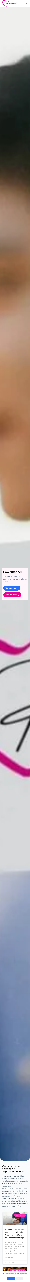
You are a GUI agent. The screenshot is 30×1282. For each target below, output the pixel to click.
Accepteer (11, 1278)
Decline (19, 1278)
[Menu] (26, 3)
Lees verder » (9, 1257)
